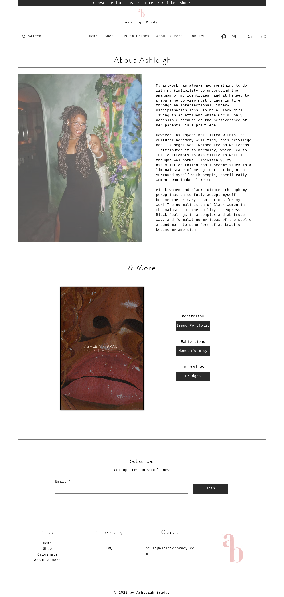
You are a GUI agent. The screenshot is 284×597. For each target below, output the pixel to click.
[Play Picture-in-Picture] (130, 404)
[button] (255, 36)
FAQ (109, 548)
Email (60, 481)
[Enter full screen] (138, 404)
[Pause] (66, 404)
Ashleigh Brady (141, 22)
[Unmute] (74, 404)
